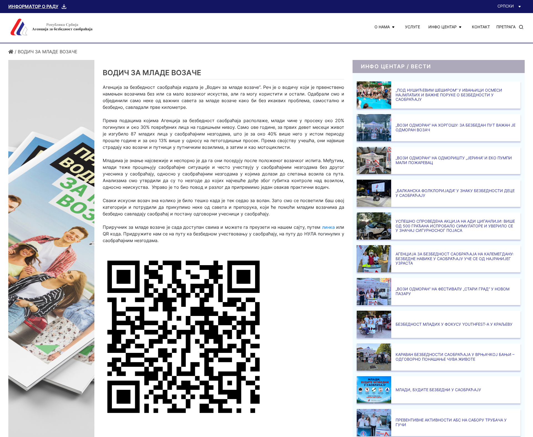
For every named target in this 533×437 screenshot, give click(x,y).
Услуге (412, 26)
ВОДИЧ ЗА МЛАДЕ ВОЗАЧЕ (47, 51)
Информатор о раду (33, 6)
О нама (382, 26)
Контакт (481, 26)
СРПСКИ (505, 6)
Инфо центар (442, 26)
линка (328, 227)
